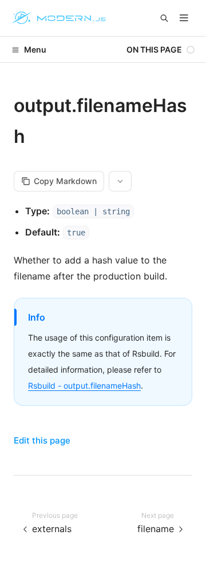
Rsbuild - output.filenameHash (84, 385)
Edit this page (42, 440)
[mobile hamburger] (184, 18)
